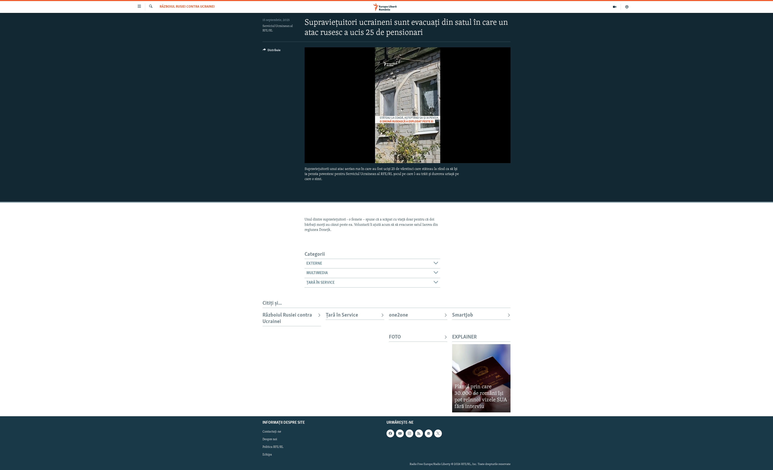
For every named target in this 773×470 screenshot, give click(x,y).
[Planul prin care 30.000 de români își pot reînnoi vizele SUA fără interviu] (481, 378)
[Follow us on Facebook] (390, 433)
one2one (398, 315)
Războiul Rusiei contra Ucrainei (187, 7)
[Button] (271, 51)
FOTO (395, 337)
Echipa (267, 455)
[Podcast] (627, 7)
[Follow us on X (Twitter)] (438, 433)
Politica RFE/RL (272, 447)
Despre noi (269, 439)
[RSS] (419, 433)
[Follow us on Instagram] (409, 433)
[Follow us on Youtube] (400, 433)
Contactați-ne (271, 432)
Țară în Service (342, 315)
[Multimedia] (615, 7)
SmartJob (462, 315)
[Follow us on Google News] (428, 433)
